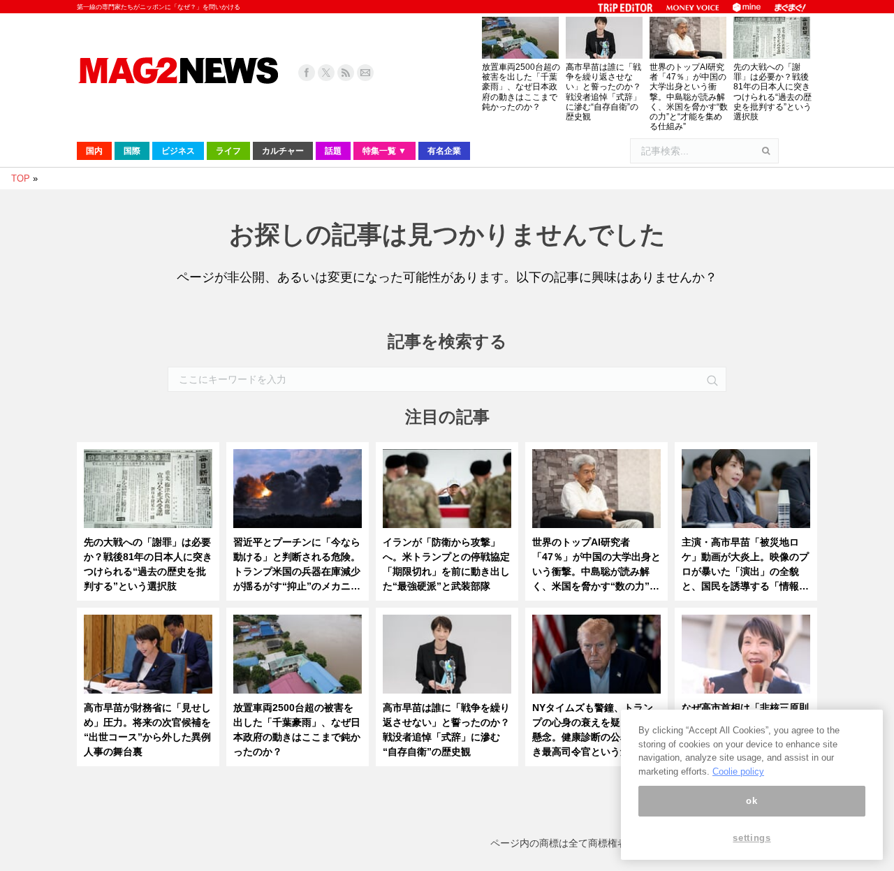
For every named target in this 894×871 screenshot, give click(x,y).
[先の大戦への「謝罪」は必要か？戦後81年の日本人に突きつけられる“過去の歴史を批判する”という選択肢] (148, 492)
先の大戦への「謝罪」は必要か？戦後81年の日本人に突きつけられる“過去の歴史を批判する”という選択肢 (772, 92)
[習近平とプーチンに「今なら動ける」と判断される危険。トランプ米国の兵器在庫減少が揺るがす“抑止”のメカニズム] (297, 492)
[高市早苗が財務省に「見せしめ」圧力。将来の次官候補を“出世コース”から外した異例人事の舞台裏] (148, 658)
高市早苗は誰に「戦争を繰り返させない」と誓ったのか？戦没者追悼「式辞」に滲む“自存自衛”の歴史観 (603, 92)
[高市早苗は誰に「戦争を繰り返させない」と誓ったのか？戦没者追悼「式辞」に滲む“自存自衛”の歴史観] (447, 658)
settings (751, 838)
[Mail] (365, 72)
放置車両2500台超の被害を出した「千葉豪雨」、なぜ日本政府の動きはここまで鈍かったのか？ (521, 87)
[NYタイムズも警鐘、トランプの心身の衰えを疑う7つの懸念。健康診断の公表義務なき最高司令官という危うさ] (596, 658)
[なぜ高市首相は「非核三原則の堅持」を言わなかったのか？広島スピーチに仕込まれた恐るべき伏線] (746, 658)
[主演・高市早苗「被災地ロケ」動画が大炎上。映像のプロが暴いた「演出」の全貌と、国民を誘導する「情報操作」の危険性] (746, 492)
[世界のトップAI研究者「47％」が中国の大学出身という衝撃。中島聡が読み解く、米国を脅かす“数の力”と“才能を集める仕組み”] (596, 492)
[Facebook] (306, 72)
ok (751, 801)
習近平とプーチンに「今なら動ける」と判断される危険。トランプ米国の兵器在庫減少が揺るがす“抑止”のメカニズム (296, 565)
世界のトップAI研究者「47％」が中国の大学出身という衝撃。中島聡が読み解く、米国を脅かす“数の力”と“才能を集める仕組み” (689, 96)
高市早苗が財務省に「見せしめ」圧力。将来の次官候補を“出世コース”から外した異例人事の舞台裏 (147, 729)
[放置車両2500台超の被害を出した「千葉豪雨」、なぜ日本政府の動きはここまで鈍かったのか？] (297, 658)
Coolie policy (738, 771)
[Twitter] (326, 72)
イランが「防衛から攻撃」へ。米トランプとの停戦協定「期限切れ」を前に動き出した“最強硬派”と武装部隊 (446, 564)
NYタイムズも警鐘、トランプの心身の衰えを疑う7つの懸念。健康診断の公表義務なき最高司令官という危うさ (595, 729)
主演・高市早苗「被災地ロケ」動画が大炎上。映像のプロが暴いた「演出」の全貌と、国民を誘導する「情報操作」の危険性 (745, 565)
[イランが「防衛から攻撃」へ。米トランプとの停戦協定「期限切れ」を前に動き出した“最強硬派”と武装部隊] (447, 492)
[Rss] (345, 72)
